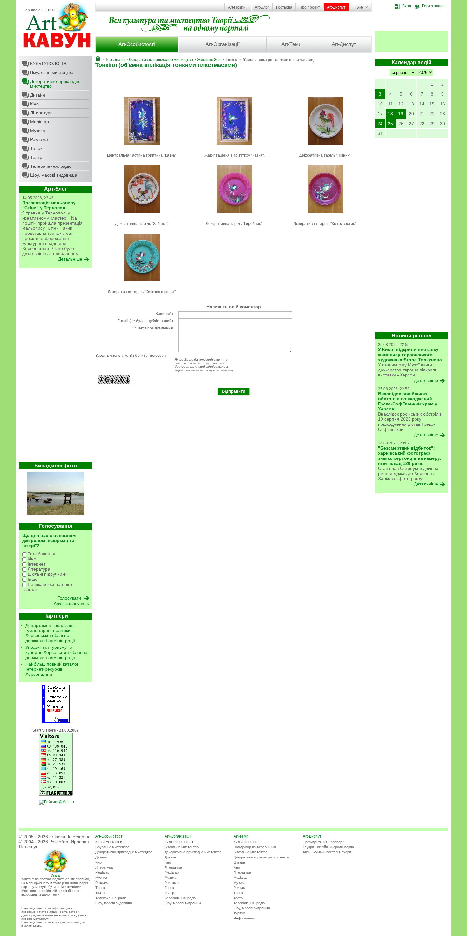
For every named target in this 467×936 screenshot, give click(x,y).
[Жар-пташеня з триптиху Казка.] (234, 146)
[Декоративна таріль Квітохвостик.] (325, 215)
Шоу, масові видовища (53, 175)
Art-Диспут (336, 7)
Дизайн (37, 95)
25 (390, 123)
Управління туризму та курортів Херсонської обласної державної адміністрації (57, 652)
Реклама (39, 139)
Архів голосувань (71, 603)
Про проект (309, 7)
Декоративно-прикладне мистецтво (55, 84)
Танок (36, 148)
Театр (36, 157)
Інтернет (35, 563)
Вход (406, 6)
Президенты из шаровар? (323, 842)
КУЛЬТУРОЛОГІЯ (48, 63)
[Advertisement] (55, 367)
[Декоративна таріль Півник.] (325, 146)
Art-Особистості (136, 44)
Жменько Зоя (209, 60)
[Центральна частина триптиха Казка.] (142, 146)
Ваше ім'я (164, 313)
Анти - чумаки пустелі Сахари (327, 852)
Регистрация (433, 6)
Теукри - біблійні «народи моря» (328, 847)
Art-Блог (262, 7)
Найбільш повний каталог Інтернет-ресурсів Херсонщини (51, 669)
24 (379, 123)
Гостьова (284, 7)
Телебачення (40, 553)
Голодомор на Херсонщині (255, 847)
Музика (37, 130)
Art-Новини (238, 7)
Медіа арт (40, 121)
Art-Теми (291, 44)
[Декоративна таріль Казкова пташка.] (142, 283)
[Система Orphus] (56, 721)
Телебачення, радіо (50, 166)
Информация (244, 918)
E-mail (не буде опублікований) (145, 321)
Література (41, 112)
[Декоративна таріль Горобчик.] (234, 215)
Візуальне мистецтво (51, 72)
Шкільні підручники (46, 574)
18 (390, 113)
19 (400, 113)
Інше (31, 579)
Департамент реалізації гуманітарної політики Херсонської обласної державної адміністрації (50, 633)
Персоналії (115, 60)
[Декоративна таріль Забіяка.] (142, 215)
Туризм (239, 913)
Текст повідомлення (153, 328)
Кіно (34, 103)
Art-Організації (223, 44)
